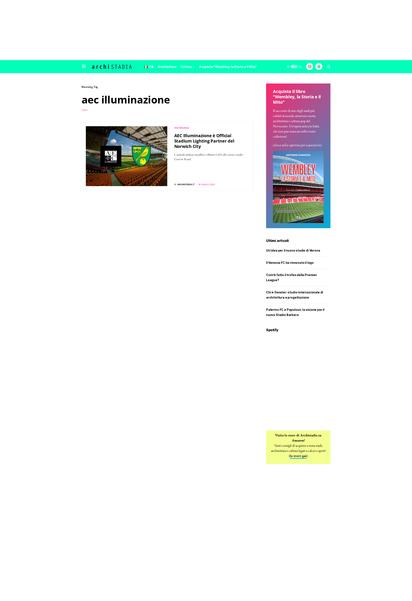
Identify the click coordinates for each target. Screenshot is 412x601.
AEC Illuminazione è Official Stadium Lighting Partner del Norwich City (204, 141)
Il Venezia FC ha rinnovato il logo (290, 262)
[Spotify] (318, 66)
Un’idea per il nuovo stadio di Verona (293, 250)
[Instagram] (309, 66)
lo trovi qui (298, 456)
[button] (84, 66)
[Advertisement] (206, 30)
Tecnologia (181, 127)
